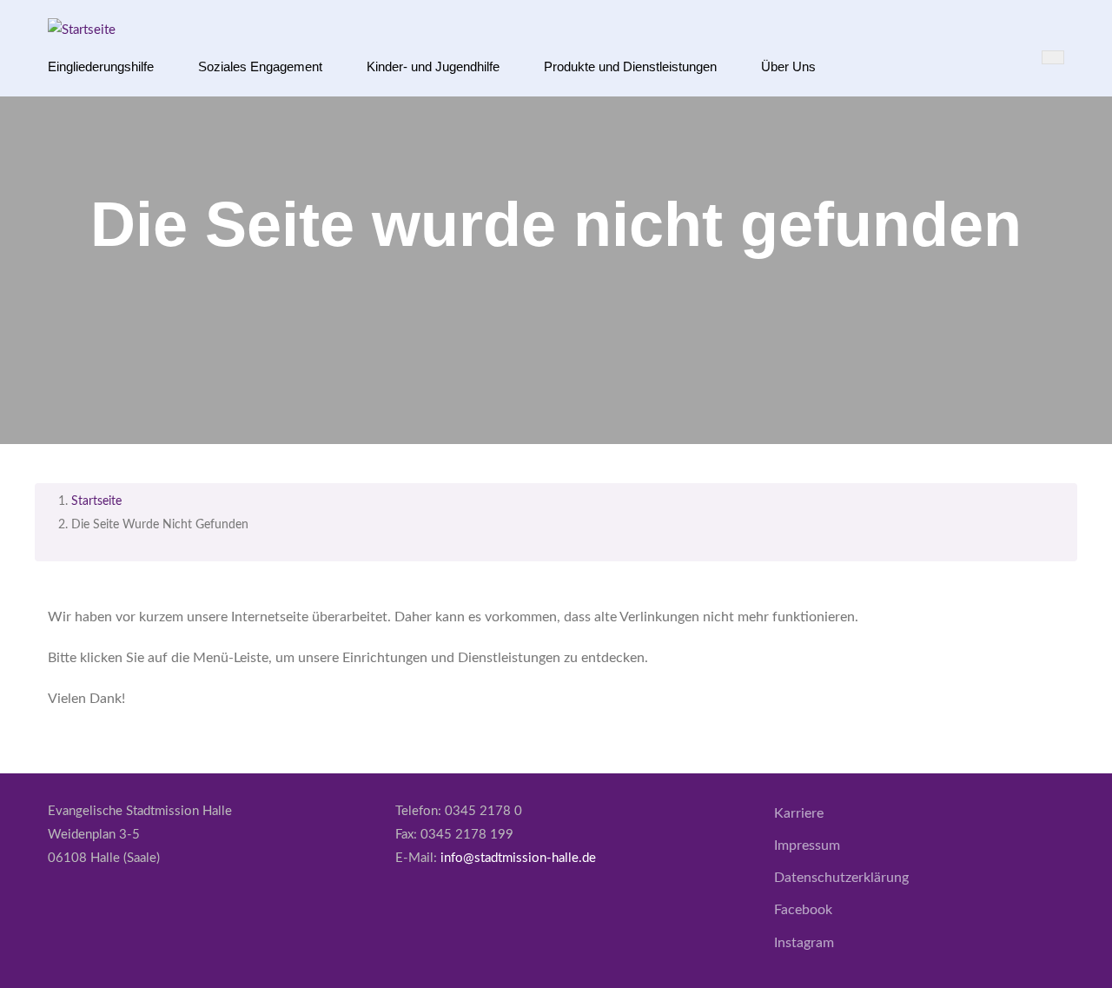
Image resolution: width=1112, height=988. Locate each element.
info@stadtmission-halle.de (518, 858)
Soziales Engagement (260, 66)
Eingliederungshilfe (101, 66)
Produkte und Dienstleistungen (630, 66)
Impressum (807, 845)
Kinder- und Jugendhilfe (433, 66)
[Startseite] (82, 29)
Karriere (799, 813)
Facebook (803, 910)
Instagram (804, 943)
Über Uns (788, 66)
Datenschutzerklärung (841, 878)
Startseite (96, 501)
